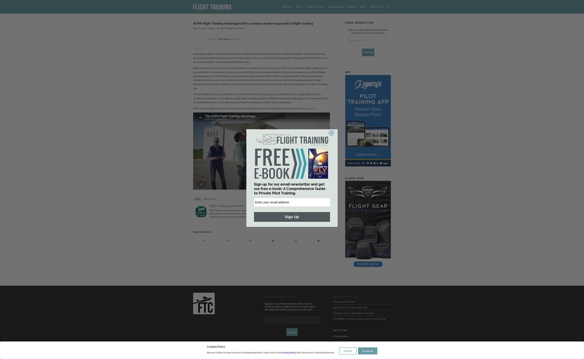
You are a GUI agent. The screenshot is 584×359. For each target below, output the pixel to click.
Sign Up (292, 217)
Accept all (367, 350)
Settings (348, 350)
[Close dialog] (331, 132)
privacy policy (289, 352)
